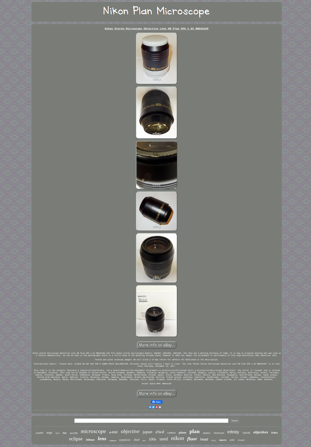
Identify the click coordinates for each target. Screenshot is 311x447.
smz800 (39, 433)
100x (152, 439)
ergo (49, 432)
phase (182, 432)
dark (144, 440)
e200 (232, 440)
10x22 (213, 440)
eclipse (75, 438)
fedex (274, 432)
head (204, 439)
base (58, 433)
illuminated (219, 433)
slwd (136, 439)
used (164, 438)
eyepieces (124, 439)
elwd (160, 431)
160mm (90, 439)
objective (130, 431)
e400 (113, 432)
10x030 (246, 432)
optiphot (206, 433)
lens (102, 438)
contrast (112, 440)
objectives (260, 432)
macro (222, 440)
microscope (93, 431)
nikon (177, 438)
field (64, 433)
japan (147, 431)
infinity (233, 432)
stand (241, 440)
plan (195, 431)
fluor (192, 438)
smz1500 (74, 433)
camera (171, 432)
